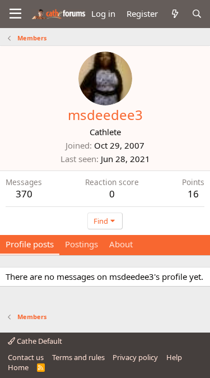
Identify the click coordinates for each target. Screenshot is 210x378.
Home (18, 367)
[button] (15, 14)
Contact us (26, 357)
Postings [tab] (81, 244)
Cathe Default (38, 341)
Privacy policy (135, 357)
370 (24, 193)
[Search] (197, 13)
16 (193, 193)
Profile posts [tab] (30, 244)
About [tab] (121, 244)
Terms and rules (78, 357)
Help (174, 357)
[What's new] (174, 13)
